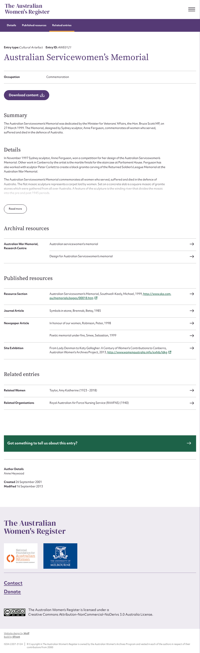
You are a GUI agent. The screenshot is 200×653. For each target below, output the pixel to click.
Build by (12, 636)
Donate (12, 591)
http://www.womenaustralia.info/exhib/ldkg (137, 352)
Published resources (34, 25)
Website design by (16, 633)
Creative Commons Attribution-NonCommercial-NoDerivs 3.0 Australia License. (90, 614)
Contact (13, 583)
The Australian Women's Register (27, 9)
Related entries (61, 25)
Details (11, 25)
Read (12, 209)
